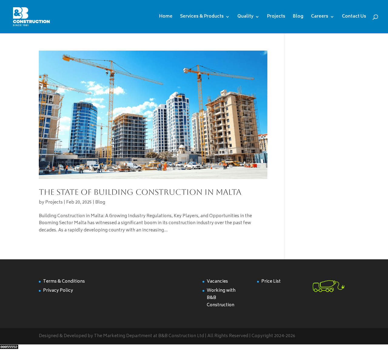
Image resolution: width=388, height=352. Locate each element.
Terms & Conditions (64, 281)
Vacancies (217, 281)
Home (165, 17)
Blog (298, 17)
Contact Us (354, 17)
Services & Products (202, 17)
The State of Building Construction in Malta (140, 192)
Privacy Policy (58, 290)
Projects (276, 17)
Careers (319, 17)
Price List (271, 281)
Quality (245, 17)
